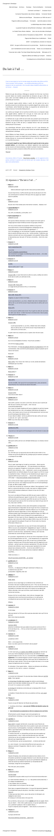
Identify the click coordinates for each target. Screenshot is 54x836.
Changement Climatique (9, 3)
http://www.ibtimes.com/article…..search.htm (21, 817)
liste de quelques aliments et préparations (31, 346)
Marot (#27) (11, 724)
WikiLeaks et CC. (46, 52)
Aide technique (13, 7)
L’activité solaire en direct (44, 21)
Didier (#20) (11, 579)
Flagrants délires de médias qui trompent (33, 55)
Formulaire (33, 21)
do (9, 199)
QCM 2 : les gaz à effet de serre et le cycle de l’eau (24, 45)
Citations (48, 55)
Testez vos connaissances (44, 48)
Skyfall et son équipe (45, 45)
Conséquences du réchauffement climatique (39, 59)
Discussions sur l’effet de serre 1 (42, 17)
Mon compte (47, 34)
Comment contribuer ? (34, 10)
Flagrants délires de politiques (20, 21)
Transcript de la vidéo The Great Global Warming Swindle (24, 52)
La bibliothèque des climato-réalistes (41, 24)
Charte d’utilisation (38, 7)
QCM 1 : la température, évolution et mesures (38, 41)
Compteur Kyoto (46, 10)
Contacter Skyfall (46, 14)
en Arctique (11, 688)
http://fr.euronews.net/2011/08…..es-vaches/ (20, 558)
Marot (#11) (11, 379)
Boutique (28, 7)
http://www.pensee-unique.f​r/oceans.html (28, 477)
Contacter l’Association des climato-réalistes (27, 14)
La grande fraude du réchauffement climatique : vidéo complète (33, 28)
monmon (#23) (12, 625)
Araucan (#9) (12, 322)
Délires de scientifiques (25, 17)
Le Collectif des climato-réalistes (21, 31)
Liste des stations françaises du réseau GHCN (30, 34)
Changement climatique (25, 170)
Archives (21, 7)
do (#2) (10, 263)
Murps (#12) (11, 371)
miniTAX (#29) (12, 774)
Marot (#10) (11, 361)
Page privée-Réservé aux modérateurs (35, 38)
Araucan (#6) (12, 275)
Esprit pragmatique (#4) (15, 247)
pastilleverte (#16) (13, 427)
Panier (49, 38)
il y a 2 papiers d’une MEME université (27, 652)
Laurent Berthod (13, 207)
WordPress (48, 830)
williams (10, 574)
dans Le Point (20, 343)
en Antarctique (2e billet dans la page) (18, 681)
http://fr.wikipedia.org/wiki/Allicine (17, 252)
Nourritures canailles (29, 158)
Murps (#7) (19, 285)
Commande (48, 7)
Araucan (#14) (12, 392)
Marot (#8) (11, 294)
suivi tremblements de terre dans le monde (23, 48)
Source (8, 152)
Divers (32, 170)
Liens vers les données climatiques (41, 31)
